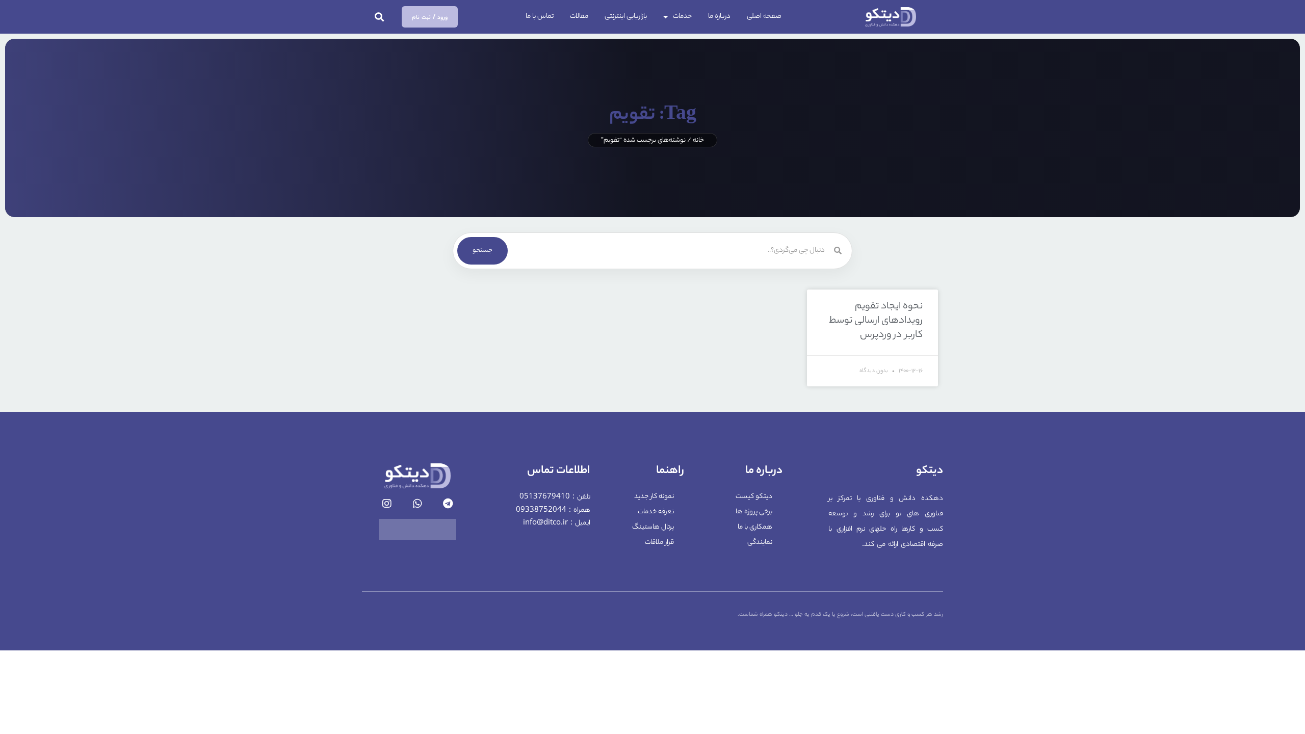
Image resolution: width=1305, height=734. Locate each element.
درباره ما (719, 16)
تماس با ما (540, 16)
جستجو (482, 250)
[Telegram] (448, 504)
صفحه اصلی (764, 16)
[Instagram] (387, 504)
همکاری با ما (755, 527)
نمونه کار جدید (654, 497)
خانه (698, 140)
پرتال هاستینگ (653, 527)
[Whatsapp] (417, 504)
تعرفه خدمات (656, 512)
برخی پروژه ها (754, 512)
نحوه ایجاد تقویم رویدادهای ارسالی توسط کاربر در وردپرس (876, 321)
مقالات (579, 16)
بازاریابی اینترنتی (626, 16)
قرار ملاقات (659, 542)
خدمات (682, 16)
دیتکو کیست (754, 497)
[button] (379, 17)
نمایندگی (759, 542)
